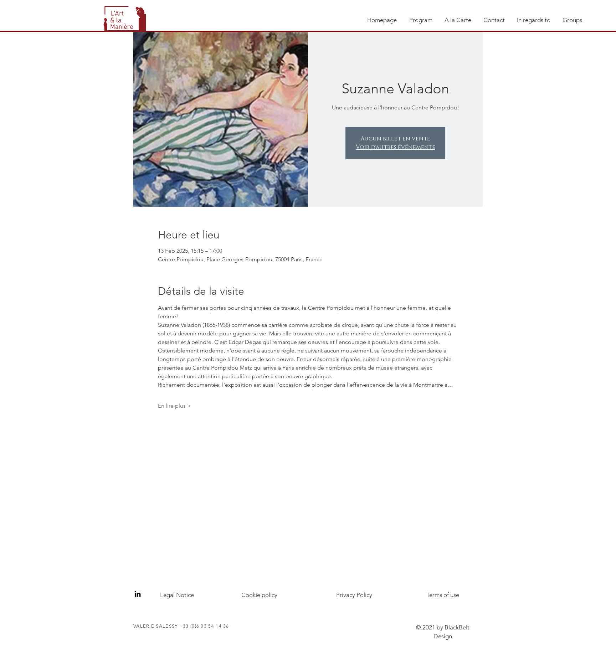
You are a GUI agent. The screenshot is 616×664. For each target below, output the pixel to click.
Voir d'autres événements (395, 147)
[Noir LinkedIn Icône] (137, 594)
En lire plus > (174, 405)
